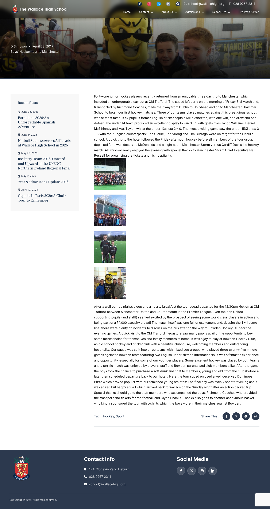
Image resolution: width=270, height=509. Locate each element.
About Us (167, 12)
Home (127, 12)
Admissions (192, 12)
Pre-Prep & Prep (249, 12)
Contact (144, 12)
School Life (219, 12)
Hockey (108, 416)
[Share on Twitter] (236, 416)
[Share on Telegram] (246, 416)
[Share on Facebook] (226, 416)
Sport (120, 416)
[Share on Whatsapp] (255, 416)
